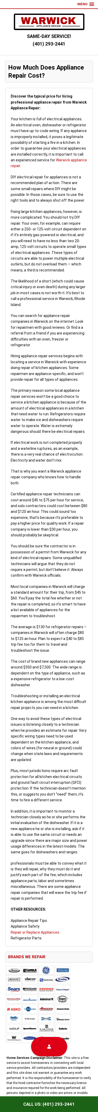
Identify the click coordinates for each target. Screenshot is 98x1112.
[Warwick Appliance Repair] (49, 22)
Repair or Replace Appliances (35, 932)
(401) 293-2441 (49, 44)
